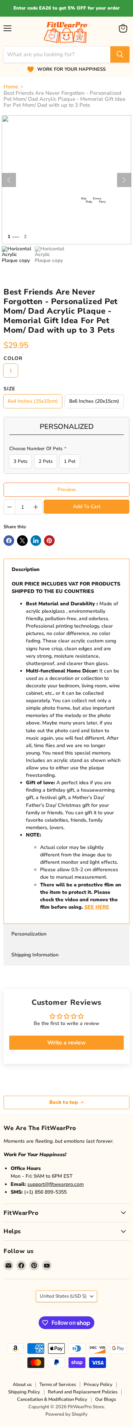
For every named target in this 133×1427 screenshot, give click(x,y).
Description (26, 569)
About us (22, 1384)
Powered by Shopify (66, 1414)
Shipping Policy (24, 1392)
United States (63, 1296)
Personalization (28, 934)
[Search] (119, 54)
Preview (66, 489)
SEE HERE (96, 907)
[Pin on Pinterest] (49, 540)
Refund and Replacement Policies (82, 1392)
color (13, 358)
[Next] (124, 180)
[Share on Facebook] (9, 540)
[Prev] (9, 180)
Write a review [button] (66, 1043)
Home (11, 87)
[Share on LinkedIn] (36, 540)
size (9, 389)
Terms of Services (57, 1384)
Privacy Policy (98, 1384)
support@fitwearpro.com (55, 1184)
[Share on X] (22, 540)
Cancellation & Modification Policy (52, 1399)
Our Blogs (105, 1399)
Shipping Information (35, 954)
